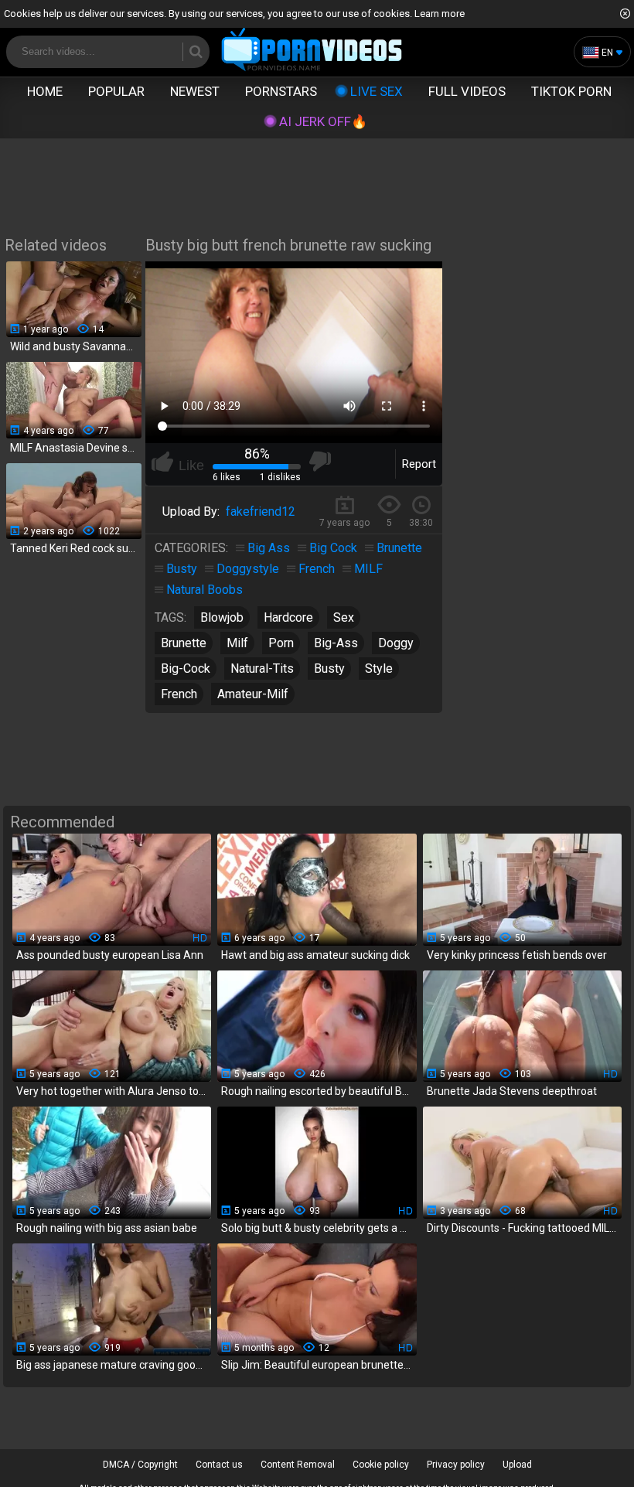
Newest (195, 91)
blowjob (222, 617)
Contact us (219, 1464)
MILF (368, 568)
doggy (396, 643)
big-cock (185, 668)
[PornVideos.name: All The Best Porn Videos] (312, 50)
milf (237, 643)
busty (329, 668)
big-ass (336, 643)
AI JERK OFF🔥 (323, 121)
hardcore (288, 617)
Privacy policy (456, 1464)
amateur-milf (252, 694)
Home (45, 91)
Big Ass (268, 548)
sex (343, 617)
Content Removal (298, 1464)
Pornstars (281, 91)
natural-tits (262, 668)
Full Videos (467, 91)
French (316, 568)
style (379, 668)
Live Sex (376, 91)
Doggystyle (247, 568)
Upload (517, 1464)
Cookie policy (381, 1464)
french (179, 694)
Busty (181, 568)
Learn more (439, 13)
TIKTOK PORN (571, 91)
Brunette (399, 548)
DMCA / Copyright (140, 1464)
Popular (116, 91)
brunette (183, 643)
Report (419, 464)
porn (281, 643)
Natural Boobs (204, 589)
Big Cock (333, 548)
